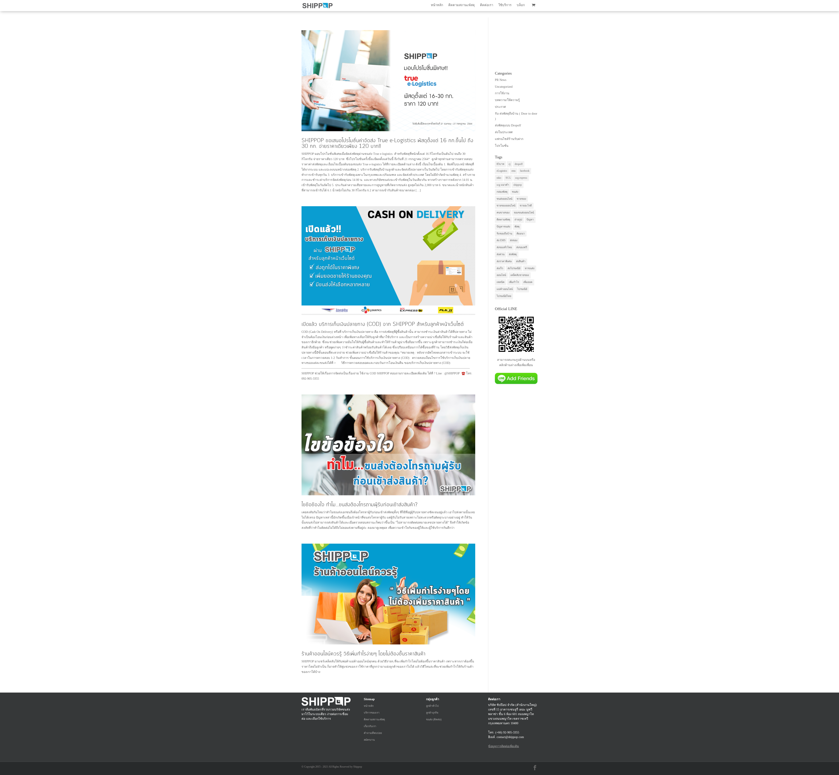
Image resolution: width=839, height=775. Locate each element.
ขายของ (521, 198)
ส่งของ (513, 240)
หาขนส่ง (529, 268)
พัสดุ (517, 226)
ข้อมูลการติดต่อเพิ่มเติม (503, 746)
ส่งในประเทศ (504, 132)
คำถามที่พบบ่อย (373, 733)
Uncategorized (504, 86)
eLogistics (502, 170)
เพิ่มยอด (527, 282)
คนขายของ (503, 212)
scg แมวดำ (503, 184)
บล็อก (521, 5)
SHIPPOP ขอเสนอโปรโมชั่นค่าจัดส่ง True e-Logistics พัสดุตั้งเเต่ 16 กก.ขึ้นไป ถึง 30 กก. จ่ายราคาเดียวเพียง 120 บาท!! (387, 143)
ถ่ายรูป (518, 219)
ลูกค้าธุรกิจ (432, 712)
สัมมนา (521, 233)
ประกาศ (500, 106)
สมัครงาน (369, 739)
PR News (500, 80)
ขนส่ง (515, 191)
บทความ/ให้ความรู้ (507, 100)
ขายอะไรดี (526, 205)
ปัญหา (530, 219)
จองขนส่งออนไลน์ (524, 212)
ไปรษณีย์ (522, 289)
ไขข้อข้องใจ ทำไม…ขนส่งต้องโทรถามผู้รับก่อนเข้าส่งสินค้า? (360, 504)
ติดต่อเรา (486, 5)
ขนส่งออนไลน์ (504, 198)
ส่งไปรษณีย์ (514, 268)
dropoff (519, 164)
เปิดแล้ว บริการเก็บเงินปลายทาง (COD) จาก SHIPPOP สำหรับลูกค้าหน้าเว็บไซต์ (383, 324)
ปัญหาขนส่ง (503, 226)
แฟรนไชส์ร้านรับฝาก (509, 139)
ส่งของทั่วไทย (504, 247)
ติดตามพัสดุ (503, 219)
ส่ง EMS (501, 240)
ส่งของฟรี (521, 247)
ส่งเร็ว (500, 268)
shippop (517, 184)
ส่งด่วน (500, 254)
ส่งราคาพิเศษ (504, 261)
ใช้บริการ (504, 5)
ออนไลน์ (501, 275)
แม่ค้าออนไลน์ (505, 289)
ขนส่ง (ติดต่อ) (434, 719)
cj (509, 164)
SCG (508, 177)
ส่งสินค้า (520, 261)
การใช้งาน (502, 93)
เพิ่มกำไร (514, 282)
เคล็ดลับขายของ (519, 275)
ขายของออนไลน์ (506, 205)
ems (513, 170)
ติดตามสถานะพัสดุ (461, 5)
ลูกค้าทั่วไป (432, 705)
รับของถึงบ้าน (504, 233)
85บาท (500, 164)
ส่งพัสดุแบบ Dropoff (508, 125)
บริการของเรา (372, 712)
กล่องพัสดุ (502, 191)
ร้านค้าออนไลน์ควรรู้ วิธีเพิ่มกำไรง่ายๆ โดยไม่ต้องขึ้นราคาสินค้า (363, 654)
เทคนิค (500, 282)
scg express (521, 177)
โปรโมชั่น (501, 145)
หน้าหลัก (437, 5)
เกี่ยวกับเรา (370, 726)
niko (499, 177)
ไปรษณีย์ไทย (504, 296)
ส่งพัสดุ (513, 254)
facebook (524, 170)
